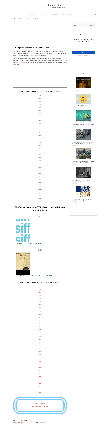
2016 (40, 104)
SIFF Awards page (23, 62)
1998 (40, 161)
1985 (40, 201)
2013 (40, 114)
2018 (40, 98)
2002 (40, 148)
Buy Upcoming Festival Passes (40, 406)
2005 (40, 139)
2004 (40, 142)
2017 (40, 101)
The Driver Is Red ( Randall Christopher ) (35, 276)
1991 (40, 183)
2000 (40, 154)
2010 (40, 123)
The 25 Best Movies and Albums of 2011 (80, 89)
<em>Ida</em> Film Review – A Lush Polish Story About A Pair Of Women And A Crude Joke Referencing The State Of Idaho (82, 180)
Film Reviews (56, 14)
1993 (40, 176)
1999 (40, 157)
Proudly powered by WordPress (20, 422)
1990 (40, 186)
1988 (40, 192)
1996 (40, 167)
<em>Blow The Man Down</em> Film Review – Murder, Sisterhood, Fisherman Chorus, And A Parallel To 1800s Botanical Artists (82, 199)
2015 (40, 107)
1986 (40, 198)
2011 (40, 120)
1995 (40, 170)
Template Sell (42, 422)
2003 (40, 145)
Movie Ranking (44, 14)
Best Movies (32, 14)
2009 (40, 126)
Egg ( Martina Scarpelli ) (31, 243)
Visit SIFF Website (40, 403)
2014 (40, 110)
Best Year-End (67, 14)
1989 (40, 189)
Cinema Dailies (54, 5)
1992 (40, 179)
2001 (40, 151)
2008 (40, 129)
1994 (40, 173)
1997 (40, 164)
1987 (40, 195)
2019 (40, 95)
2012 (40, 117)
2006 (40, 136)
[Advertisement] (40, 33)
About (77, 14)
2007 (40, 132)
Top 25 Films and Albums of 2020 (79, 105)
